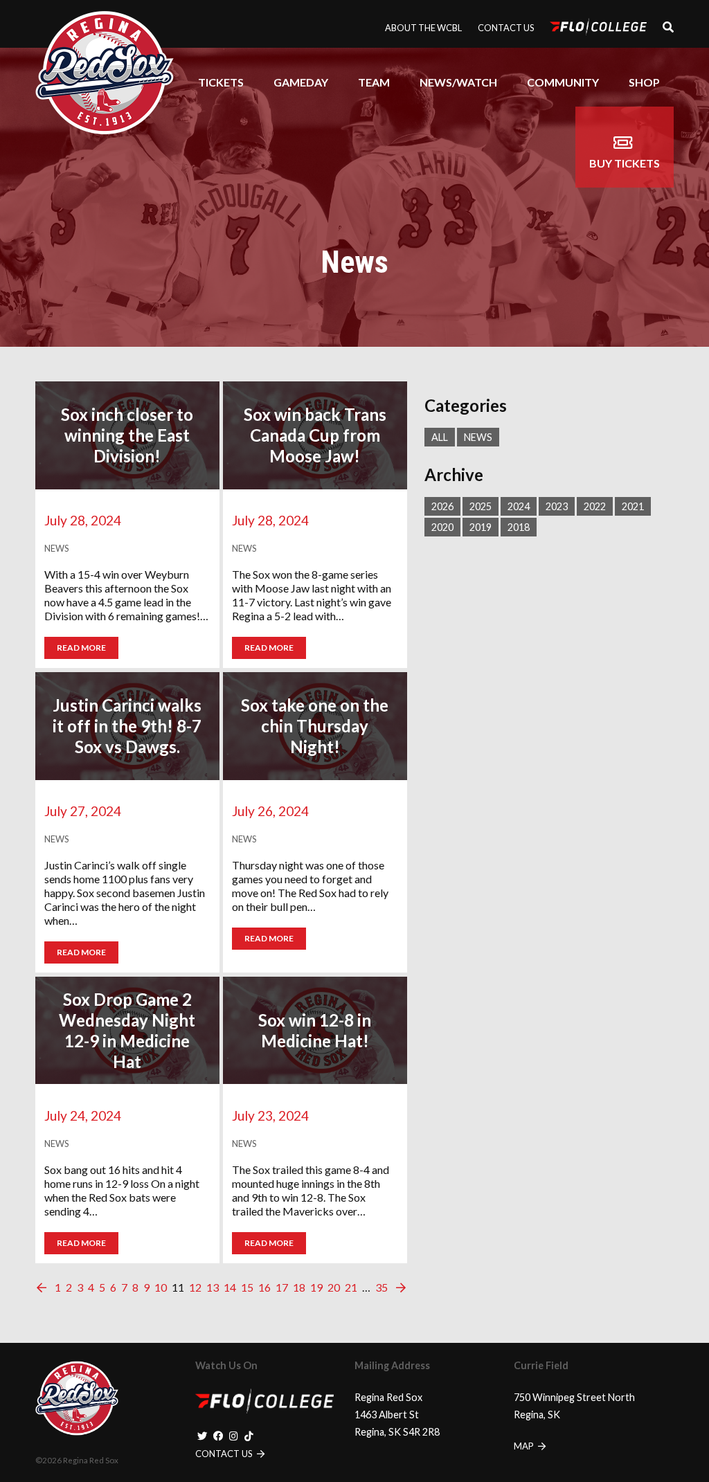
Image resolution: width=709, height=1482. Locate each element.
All (439, 437)
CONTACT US (225, 1453)
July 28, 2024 (82, 520)
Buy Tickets (624, 163)
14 (230, 1287)
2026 (442, 506)
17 (282, 1287)
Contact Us (506, 27)
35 (381, 1287)
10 (160, 1287)
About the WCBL (423, 27)
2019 (480, 527)
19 (316, 1287)
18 (299, 1287)
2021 (633, 506)
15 (247, 1287)
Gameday (300, 82)
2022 (595, 506)
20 (333, 1287)
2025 (480, 506)
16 (264, 1287)
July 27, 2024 (82, 811)
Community (563, 82)
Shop (644, 82)
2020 (442, 527)
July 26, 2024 (270, 811)
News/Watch (458, 82)
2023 (557, 506)
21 (351, 1287)
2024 (519, 506)
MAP (525, 1446)
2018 (519, 527)
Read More (81, 647)
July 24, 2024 (82, 1115)
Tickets (221, 82)
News (478, 437)
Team (374, 82)
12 (195, 1287)
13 (212, 1287)
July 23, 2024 (270, 1115)
